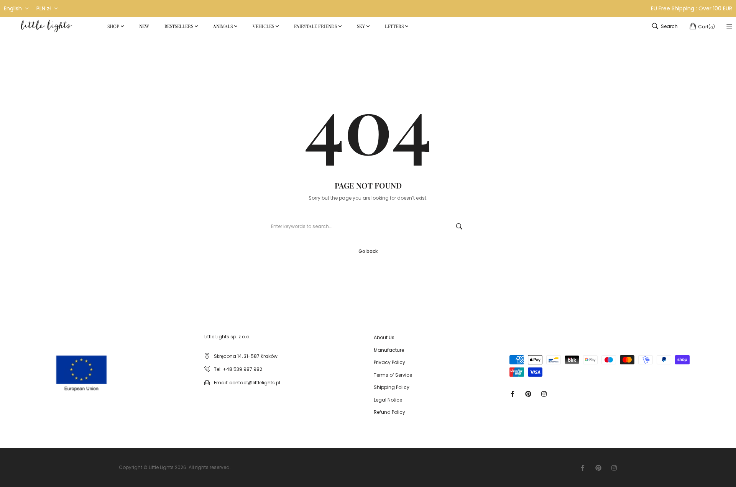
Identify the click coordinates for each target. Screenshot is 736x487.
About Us (384, 337)
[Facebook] (512, 393)
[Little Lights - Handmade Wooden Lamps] (53, 367)
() (706, 26)
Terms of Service (393, 375)
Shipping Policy (391, 387)
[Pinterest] (528, 393)
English (13, 8)
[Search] (459, 226)
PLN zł (43, 8)
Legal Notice (388, 400)
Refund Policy (389, 412)
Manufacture (389, 350)
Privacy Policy (389, 362)
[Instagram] (544, 393)
